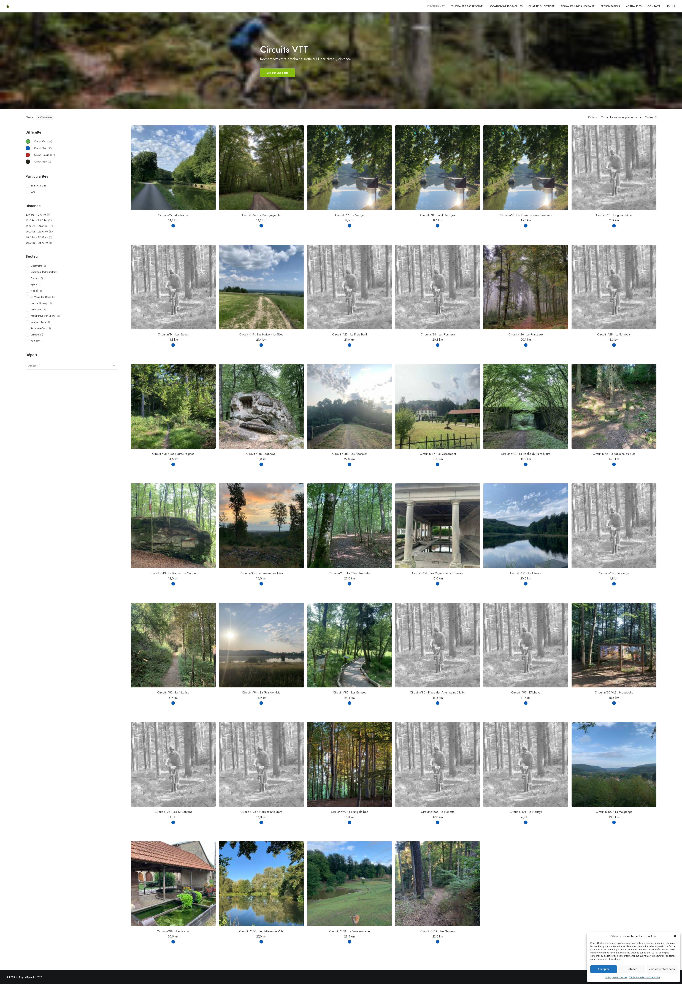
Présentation (610, 6)
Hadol (34, 291)
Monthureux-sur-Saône (43, 316)
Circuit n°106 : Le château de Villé (261, 931)
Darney (35, 278)
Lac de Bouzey (39, 303)
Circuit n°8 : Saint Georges (437, 215)
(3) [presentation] (50, 237)
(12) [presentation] (50, 226)
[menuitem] (435, 6)
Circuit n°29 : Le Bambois (613, 334)
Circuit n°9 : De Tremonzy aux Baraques (526, 215)
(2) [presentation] (49, 162)
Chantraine (36, 266)
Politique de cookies (616, 977)
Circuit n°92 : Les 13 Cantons (173, 812)
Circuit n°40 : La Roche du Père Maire (525, 454)
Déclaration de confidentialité (644, 977)
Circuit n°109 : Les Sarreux (437, 931)
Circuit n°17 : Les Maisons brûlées (261, 334)
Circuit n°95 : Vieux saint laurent (261, 812)
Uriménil (35, 335)
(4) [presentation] (48, 215)
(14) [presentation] (50, 220)
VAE (33, 192)
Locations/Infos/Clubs (506, 6)
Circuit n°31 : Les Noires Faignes (173, 454)
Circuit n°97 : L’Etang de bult (349, 812)
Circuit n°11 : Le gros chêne (614, 215)
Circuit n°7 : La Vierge (349, 215)
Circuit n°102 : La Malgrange (614, 812)
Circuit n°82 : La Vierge (614, 573)
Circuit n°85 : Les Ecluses (349, 692)
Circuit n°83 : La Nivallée (173, 692)
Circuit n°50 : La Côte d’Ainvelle (349, 573)
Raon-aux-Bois (39, 328)
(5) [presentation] (41, 278)
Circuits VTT (436, 6)
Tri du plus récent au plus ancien (619, 117)
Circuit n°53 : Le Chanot (525, 573)
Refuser (632, 969)
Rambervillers (38, 322)
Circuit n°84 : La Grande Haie (261, 692)
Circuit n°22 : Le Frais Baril (349, 334)
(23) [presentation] (52, 155)
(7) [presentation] (39, 284)
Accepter (603, 969)
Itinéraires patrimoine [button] (467, 6)
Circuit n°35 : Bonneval (261, 454)
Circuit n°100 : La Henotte (437, 812)
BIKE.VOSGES (39, 186)
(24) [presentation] (49, 141)
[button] (675, 936)
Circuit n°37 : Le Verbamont (438, 454)
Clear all (30, 117)
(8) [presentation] (53, 297)
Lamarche (36, 309)
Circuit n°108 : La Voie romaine (349, 931)
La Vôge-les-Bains (41, 297)
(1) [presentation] (50, 243)
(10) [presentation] (51, 232)
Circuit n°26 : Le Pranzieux (525, 334)
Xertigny (35, 341)
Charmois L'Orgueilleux (43, 272)
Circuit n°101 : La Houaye (526, 812)
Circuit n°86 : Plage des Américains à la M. (438, 692)
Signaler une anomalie (578, 6)
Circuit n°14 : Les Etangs (173, 334)
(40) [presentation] (49, 148)
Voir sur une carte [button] (277, 72)
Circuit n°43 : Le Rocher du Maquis (173, 573)
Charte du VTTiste (541, 6)
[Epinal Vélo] (7, 6)
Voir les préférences (662, 969)
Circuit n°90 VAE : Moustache (614, 692)
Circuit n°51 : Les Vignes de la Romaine (437, 573)
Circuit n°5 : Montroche (173, 215)
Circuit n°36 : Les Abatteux (349, 454)
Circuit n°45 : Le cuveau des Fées (261, 573)
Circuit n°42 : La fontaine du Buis (614, 454)
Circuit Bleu (46, 117)
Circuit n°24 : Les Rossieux (438, 334)
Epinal (34, 284)
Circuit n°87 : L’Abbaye (525, 692)
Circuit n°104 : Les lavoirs (173, 931)
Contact (653, 6)
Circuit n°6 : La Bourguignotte (261, 215)
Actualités (634, 6)
